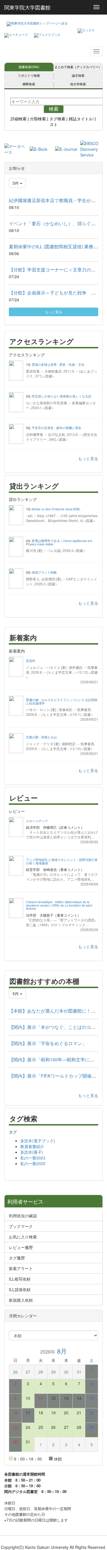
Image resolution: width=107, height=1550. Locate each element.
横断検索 (29, 84)
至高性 (30, 661)
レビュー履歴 (21, 1247)
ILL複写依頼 (20, 1279)
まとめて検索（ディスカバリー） (78, 67)
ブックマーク (21, 1226)
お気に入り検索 (23, 1237)
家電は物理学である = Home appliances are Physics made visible (59, 542)
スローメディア (37, 821)
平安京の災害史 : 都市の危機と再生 (56, 428)
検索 (53, 109)
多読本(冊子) (31, 1152)
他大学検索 (78, 84)
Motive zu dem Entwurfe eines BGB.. (56, 509)
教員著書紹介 (32, 1146)
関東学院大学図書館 (27, 7)
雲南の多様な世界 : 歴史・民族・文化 (58, 364)
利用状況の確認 (23, 1215)
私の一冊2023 (32, 1158)
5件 (16, 183)
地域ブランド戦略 (44, 572)
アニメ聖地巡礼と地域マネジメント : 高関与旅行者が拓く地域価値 (62, 861)
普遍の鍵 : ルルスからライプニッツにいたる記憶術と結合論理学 (62, 701)
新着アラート (21, 1268)
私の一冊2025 (32, 1163)
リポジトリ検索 (29, 75)
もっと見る (53, 311)
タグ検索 (57, 119)
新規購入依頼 (21, 1300)
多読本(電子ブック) (37, 1140)
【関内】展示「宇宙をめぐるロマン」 (47, 1043)
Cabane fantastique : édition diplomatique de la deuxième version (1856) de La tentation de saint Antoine (59, 905)
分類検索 (38, 119)
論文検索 (78, 75)
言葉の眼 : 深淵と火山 (41, 737)
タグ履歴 (17, 1258)
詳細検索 (19, 119)
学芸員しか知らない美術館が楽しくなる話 (61, 396)
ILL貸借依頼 (20, 1289)
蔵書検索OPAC (29, 67)
